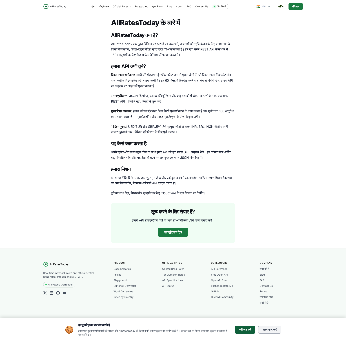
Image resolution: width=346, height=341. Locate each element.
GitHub (215, 291)
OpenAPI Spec (219, 280)
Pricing (117, 274)
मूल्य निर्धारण (157, 6)
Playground (141, 6)
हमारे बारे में (264, 268)
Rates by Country (124, 296)
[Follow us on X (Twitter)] (45, 293)
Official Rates (120, 6)
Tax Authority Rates (173, 274)
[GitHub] (58, 293)
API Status (168, 285)
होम (93, 6)
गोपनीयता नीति (266, 296)
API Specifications (172, 280)
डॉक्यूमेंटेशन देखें (173, 232)
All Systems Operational (60, 284)
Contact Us (201, 6)
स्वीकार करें (245, 329)
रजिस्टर (295, 6)
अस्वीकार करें (270, 329)
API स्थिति (222, 6)
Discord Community (222, 296)
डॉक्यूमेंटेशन (103, 6)
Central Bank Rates (173, 268)
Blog (169, 6)
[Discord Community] (64, 293)
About (179, 6)
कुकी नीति (264, 302)
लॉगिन (280, 6)
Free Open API (219, 274)
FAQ (189, 6)
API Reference (219, 268)
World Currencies (123, 291)
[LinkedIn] (51, 293)
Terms (263, 291)
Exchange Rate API (222, 285)
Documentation (122, 268)
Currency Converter (125, 285)
